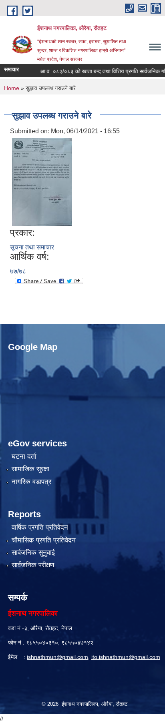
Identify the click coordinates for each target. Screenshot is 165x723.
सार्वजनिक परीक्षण (33, 565)
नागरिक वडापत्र (31, 482)
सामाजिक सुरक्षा (30, 469)
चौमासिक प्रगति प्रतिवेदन (44, 540)
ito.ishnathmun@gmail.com (125, 657)
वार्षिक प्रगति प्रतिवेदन (40, 527)
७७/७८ (18, 271)
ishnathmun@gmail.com (57, 657)
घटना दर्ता (24, 456)
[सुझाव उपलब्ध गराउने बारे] (42, 181)
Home (11, 88)
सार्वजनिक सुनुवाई (33, 552)
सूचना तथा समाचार (32, 247)
